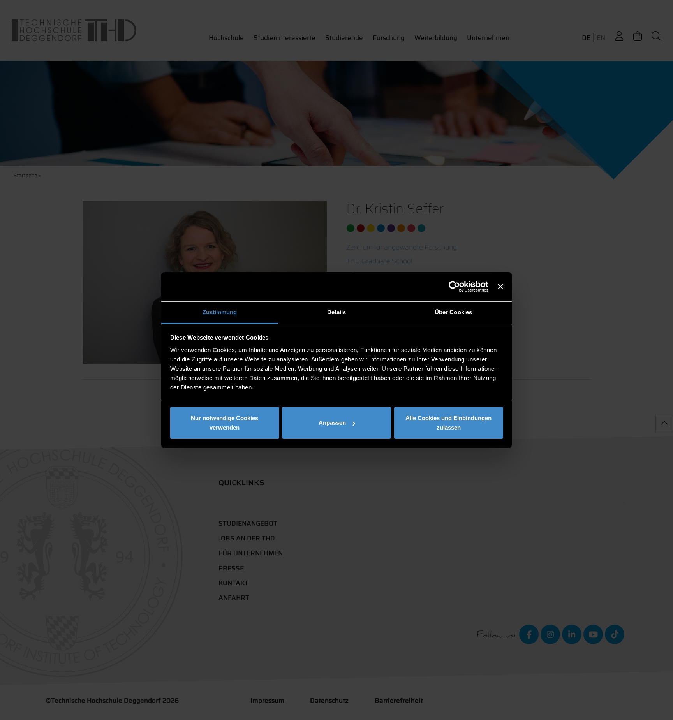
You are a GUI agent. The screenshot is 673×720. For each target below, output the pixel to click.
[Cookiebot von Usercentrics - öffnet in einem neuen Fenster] (454, 286)
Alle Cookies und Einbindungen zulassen (448, 423)
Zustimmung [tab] (220, 312)
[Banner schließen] (500, 286)
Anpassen (332, 422)
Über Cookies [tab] (453, 312)
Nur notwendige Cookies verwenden (224, 423)
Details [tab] (336, 312)
